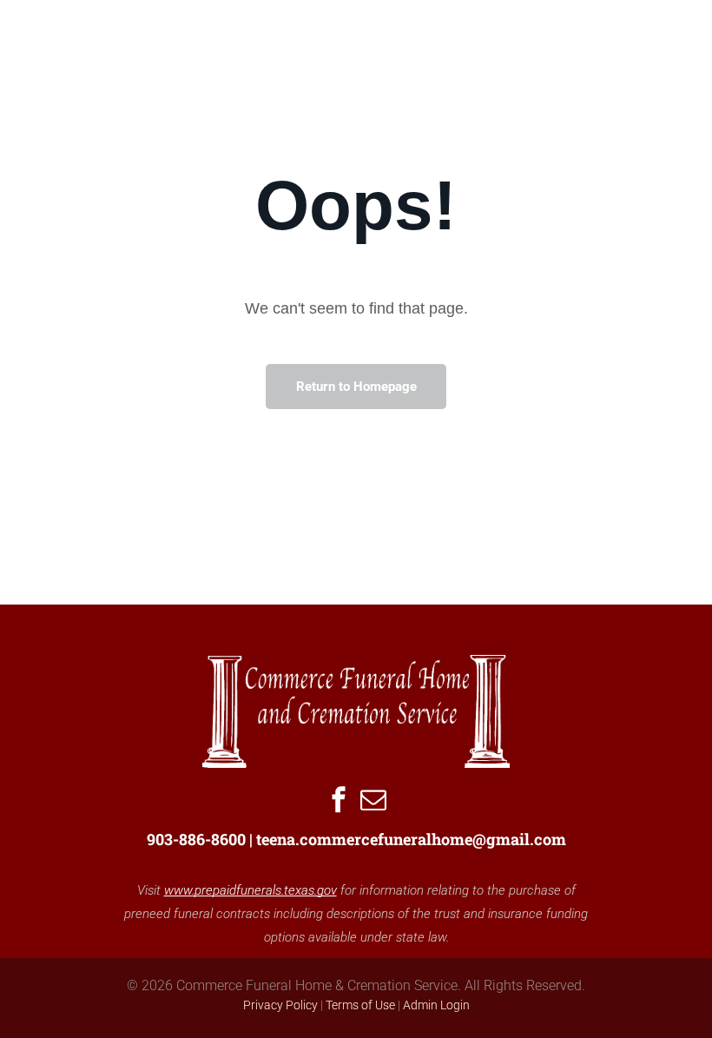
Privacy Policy (280, 1005)
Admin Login (436, 1005)
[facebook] (338, 801)
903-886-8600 (196, 839)
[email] (373, 801)
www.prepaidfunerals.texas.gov (250, 890)
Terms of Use (360, 1005)
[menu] (673, 50)
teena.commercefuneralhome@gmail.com (411, 839)
